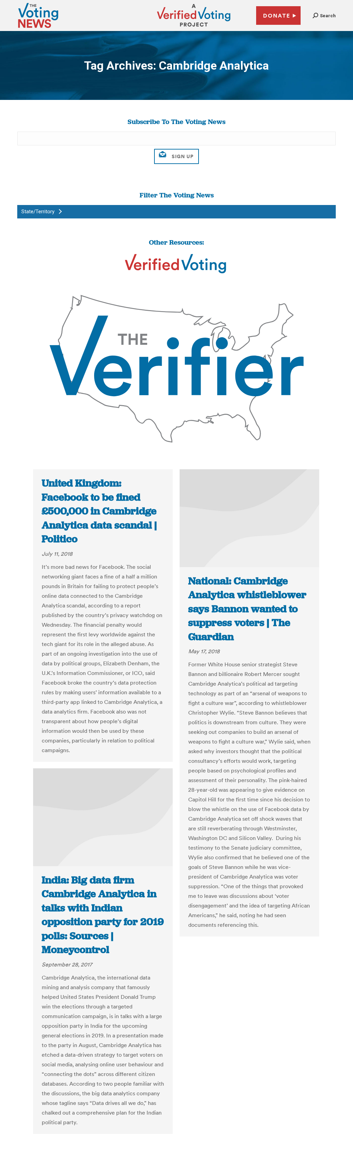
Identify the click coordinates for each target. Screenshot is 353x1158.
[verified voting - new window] (194, 27)
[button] (324, 16)
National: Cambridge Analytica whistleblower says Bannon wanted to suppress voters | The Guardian (247, 608)
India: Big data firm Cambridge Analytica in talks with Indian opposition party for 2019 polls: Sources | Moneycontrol (103, 914)
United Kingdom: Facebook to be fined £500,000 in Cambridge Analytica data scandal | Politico (99, 510)
